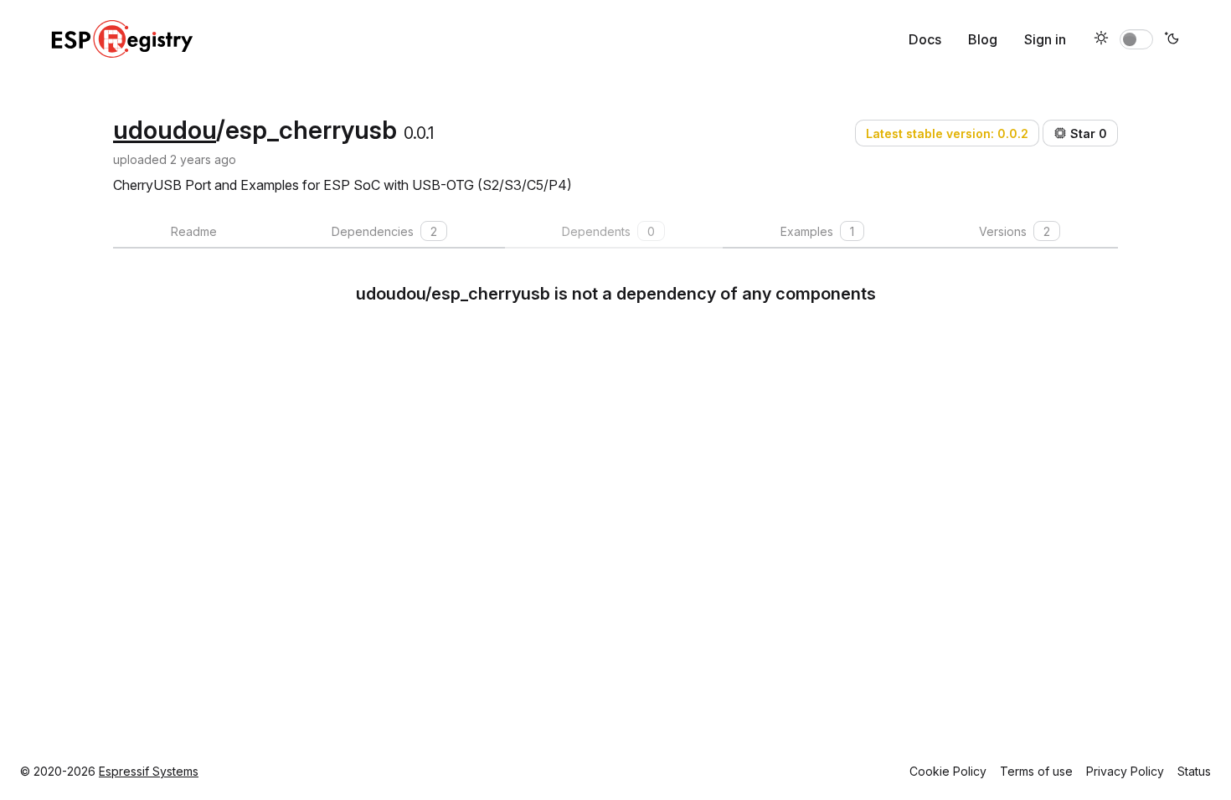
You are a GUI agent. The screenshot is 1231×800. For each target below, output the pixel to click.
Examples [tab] (817, 231)
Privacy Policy (1125, 771)
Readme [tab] (194, 231)
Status (1194, 771)
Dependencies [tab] (384, 231)
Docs (925, 39)
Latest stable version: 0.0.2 (947, 133)
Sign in (1045, 39)
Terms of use (1036, 771)
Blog (982, 39)
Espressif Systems (148, 771)
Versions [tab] (1014, 231)
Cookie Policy (947, 771)
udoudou (164, 130)
